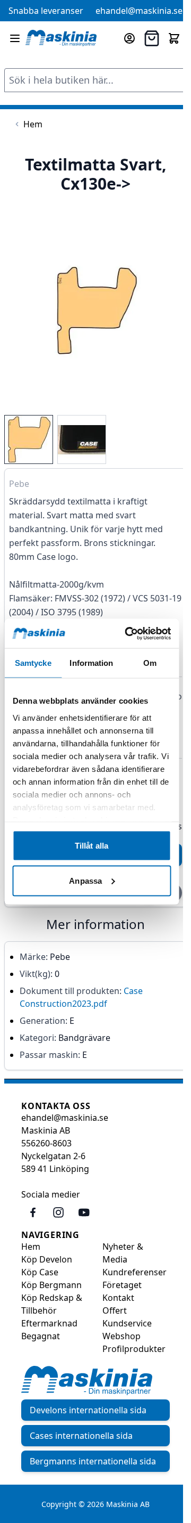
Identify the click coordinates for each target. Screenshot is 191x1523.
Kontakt (118, 1298)
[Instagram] (58, 1212)
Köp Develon (46, 1259)
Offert (114, 1310)
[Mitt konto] (129, 38)
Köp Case (39, 1272)
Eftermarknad (49, 1323)
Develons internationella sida (88, 1410)
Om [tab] (150, 662)
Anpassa (85, 880)
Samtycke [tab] (33, 662)
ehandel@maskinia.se (139, 11)
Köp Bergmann (51, 1285)
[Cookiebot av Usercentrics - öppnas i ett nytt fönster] (128, 633)
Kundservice (127, 1323)
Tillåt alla (91, 845)
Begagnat (40, 1336)
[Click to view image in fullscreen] (95, 310)
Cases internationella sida (81, 1435)
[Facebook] (33, 1212)
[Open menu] (14, 38)
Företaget (122, 1285)
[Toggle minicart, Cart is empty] (174, 38)
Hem (30, 1246)
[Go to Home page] (61, 38)
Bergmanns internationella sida (93, 1461)
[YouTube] (84, 1212)
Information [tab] (91, 662)
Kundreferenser (134, 1272)
